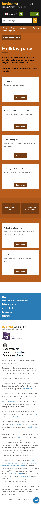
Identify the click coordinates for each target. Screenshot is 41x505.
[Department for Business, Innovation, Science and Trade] (14, 349)
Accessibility (8, 308)
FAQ (4, 296)
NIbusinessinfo (28, 389)
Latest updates (16, 424)
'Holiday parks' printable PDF (30, 208)
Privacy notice (9, 304)
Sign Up (37, 14)
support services (22, 437)
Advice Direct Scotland (15, 474)
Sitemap (6, 316)
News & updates (32, 427)
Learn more (20, 98)
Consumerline (23, 476)
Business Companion (12, 28)
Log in (32, 14)
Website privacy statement (15, 300)
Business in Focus (30, 28)
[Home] (18, 4)
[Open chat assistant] (36, 500)
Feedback (7, 312)
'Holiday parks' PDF (11, 208)
